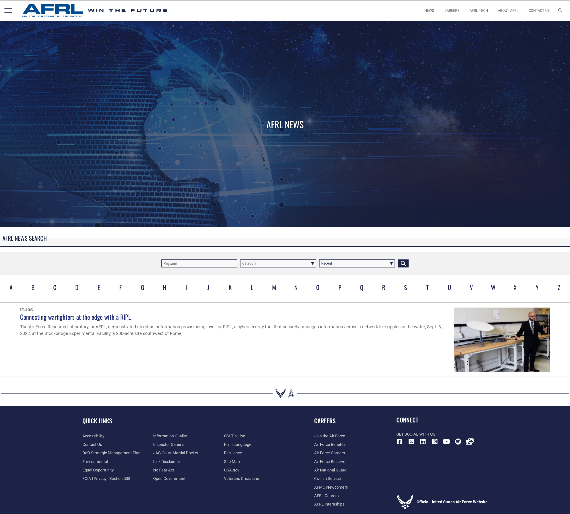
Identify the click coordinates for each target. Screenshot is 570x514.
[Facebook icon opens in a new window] (399, 441)
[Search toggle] (560, 10)
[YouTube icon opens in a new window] (446, 441)
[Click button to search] (403, 263)
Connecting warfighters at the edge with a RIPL (77, 317)
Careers (325, 420)
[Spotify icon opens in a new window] (458, 441)
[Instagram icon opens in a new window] (434, 441)
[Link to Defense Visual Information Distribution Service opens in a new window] (469, 441)
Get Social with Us (415, 434)
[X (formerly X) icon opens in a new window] (411, 441)
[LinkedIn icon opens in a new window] (423, 441)
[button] (7, 10)
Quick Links (97, 420)
